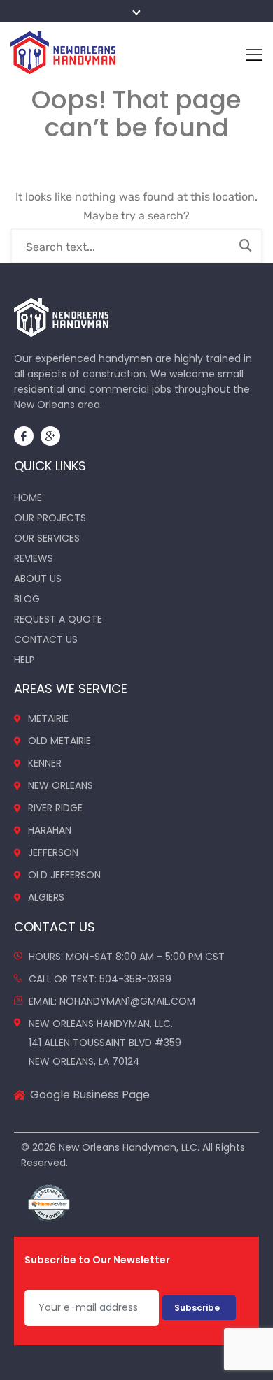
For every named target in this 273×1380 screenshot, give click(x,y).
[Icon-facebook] (24, 436)
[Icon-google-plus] (50, 436)
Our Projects (50, 518)
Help (24, 660)
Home (28, 497)
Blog (27, 599)
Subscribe (199, 1308)
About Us (38, 579)
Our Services (47, 538)
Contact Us (46, 639)
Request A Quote (58, 619)
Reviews (33, 558)
